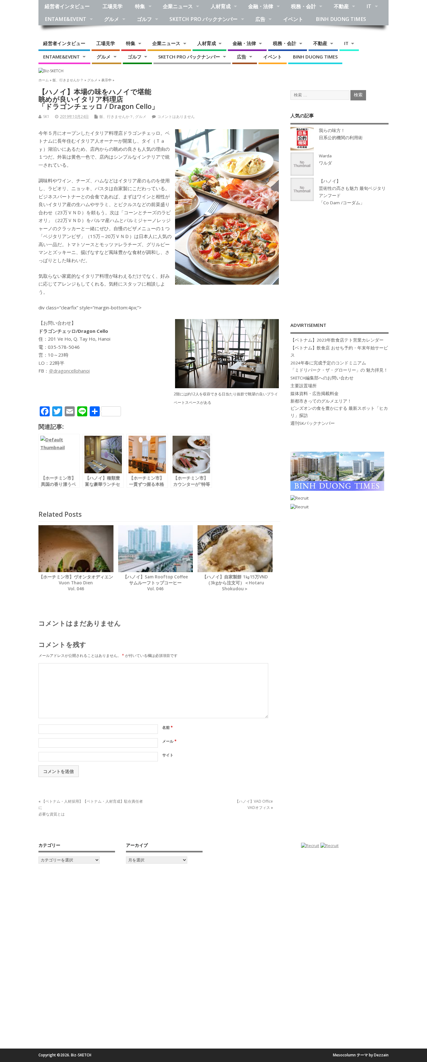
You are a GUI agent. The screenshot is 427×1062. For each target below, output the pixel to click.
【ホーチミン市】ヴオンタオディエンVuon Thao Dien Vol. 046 (76, 583)
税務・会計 (303, 6)
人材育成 (221, 6)
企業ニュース (178, 6)
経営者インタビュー (67, 6)
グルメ (111, 19)
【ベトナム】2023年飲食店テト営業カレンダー (337, 340)
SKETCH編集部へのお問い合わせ (322, 378)
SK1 (46, 116)
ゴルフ (144, 19)
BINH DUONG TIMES (341, 19)
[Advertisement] (339, 257)
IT (368, 6)
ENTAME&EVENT (65, 19)
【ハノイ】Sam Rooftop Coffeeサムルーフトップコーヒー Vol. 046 (155, 583)
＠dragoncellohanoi (69, 371)
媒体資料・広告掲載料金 (314, 393)
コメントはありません (176, 116)
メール (169, 741)
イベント (293, 19)
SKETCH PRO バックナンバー (203, 19)
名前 (167, 727)
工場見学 (113, 6)
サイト (167, 755)
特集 (140, 6)
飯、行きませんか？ (116, 116)
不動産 (341, 6)
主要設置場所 (303, 386)
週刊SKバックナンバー (312, 423)
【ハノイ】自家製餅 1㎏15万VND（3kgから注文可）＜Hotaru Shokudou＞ (235, 583)
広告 (260, 19)
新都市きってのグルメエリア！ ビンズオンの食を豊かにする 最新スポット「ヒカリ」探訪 (339, 408)
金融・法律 (260, 6)
